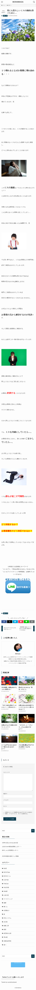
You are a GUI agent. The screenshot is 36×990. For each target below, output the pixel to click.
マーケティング (8, 899)
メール (5, 800)
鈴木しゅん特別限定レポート (10, 850)
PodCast (6, 883)
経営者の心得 (7, 933)
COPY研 (6, 880)
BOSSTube (7, 872)
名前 (5, 793)
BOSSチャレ (7, 876)
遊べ (5, 944)
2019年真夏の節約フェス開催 (10, 856)
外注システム (7, 918)
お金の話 (6, 895)
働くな (5, 906)
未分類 (5, 922)
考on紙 (6, 937)
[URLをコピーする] (32, 621)
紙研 (5, 929)
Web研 (5, 891)
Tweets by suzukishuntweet (9, 982)
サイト (5, 806)
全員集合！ (7, 910)
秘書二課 (5, 15)
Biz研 (5, 868)
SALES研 (6, 887)
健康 (5, 902)
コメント (6, 772)
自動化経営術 (7, 941)
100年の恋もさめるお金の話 (10, 842)
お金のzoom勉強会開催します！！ (12, 846)
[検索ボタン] (34, 2)
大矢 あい (18, 654)
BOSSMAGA (18, 2)
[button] (4, 621)
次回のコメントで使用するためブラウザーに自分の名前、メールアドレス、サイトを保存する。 (18, 813)
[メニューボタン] (2, 2)
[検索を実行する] (33, 830)
